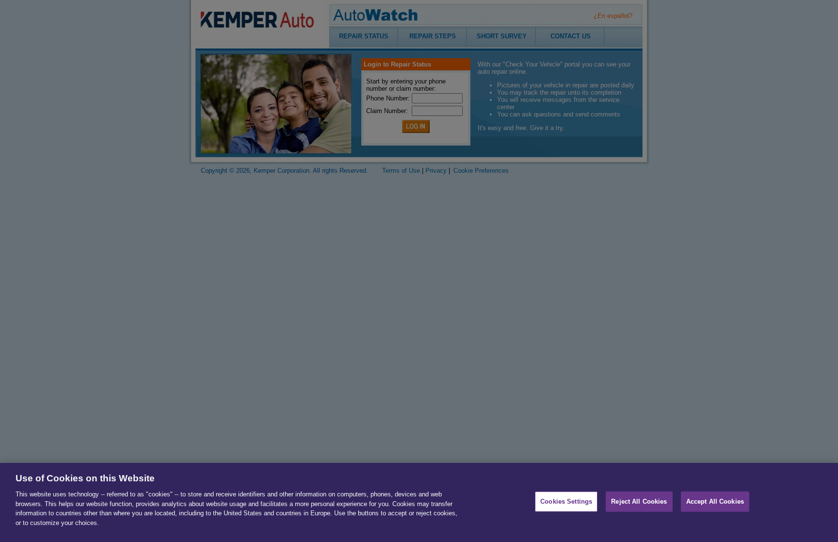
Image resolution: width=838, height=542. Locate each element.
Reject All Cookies (639, 501)
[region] (419, 502)
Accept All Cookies (715, 501)
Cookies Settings (566, 501)
